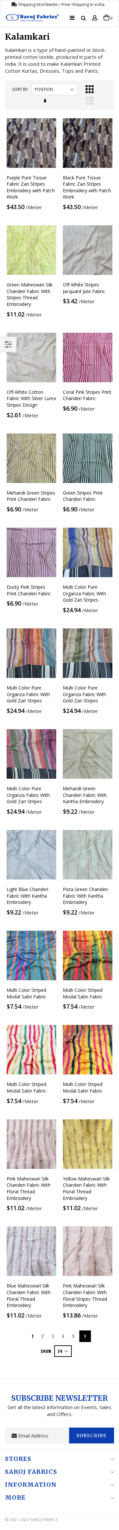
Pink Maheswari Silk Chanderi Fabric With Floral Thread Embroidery (29, 1188)
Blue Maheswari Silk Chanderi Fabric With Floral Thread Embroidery (29, 1295)
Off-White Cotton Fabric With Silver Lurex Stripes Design (31, 398)
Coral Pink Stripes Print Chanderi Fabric (87, 395)
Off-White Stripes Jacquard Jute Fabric (84, 287)
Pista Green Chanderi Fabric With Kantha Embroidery (85, 895)
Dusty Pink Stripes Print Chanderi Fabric (29, 590)
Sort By (20, 89)
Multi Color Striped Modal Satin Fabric (26, 993)
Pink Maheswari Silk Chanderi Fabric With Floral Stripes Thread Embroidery (85, 1295)
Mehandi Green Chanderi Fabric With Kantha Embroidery (85, 794)
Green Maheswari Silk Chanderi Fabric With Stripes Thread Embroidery (30, 294)
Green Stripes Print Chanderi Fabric (83, 496)
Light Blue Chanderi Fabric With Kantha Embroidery (27, 895)
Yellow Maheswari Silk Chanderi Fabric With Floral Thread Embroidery (86, 1188)
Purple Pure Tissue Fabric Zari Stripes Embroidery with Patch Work (31, 187)
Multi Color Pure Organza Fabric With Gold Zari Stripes (84, 593)
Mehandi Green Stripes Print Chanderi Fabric (31, 496)
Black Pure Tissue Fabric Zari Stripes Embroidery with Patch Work (87, 187)
